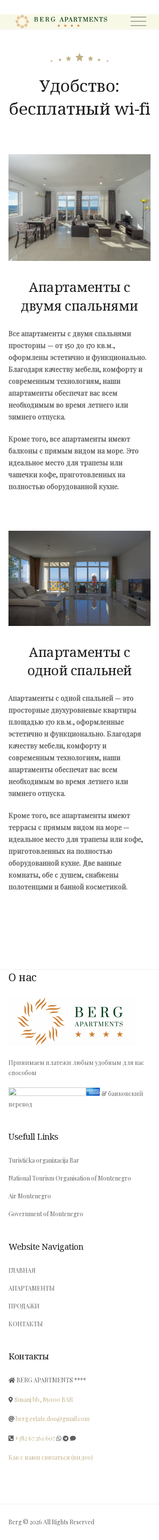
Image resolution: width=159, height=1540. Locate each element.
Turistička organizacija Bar (43, 1160)
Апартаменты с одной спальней (80, 661)
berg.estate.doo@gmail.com (52, 1419)
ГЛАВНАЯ (22, 1270)
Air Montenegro (29, 1196)
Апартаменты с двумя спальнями (79, 296)
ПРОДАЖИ (23, 1306)
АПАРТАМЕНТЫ (31, 1288)
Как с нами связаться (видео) (50, 1457)
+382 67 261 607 (35, 1438)
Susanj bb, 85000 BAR (43, 1400)
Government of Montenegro (45, 1214)
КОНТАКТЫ (25, 1324)
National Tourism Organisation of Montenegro (69, 1178)
